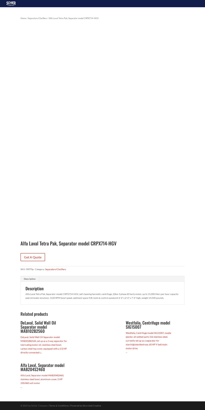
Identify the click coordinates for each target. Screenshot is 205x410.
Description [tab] (30, 278)
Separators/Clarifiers (37, 18)
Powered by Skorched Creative (85, 405)
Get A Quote (32, 257)
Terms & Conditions (59, 405)
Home (23, 18)
